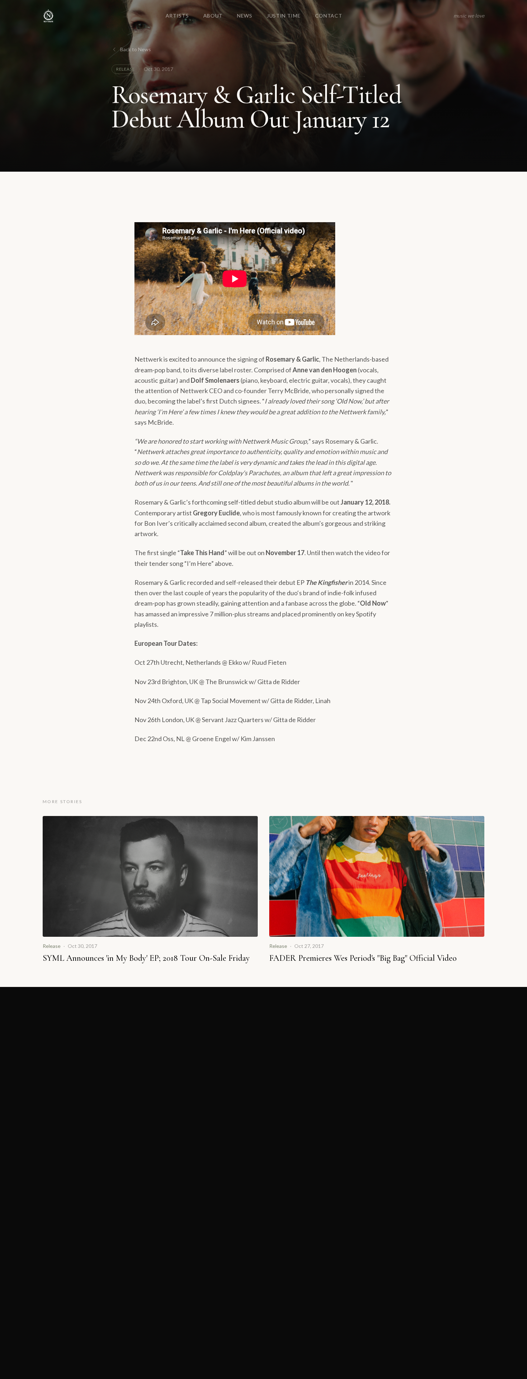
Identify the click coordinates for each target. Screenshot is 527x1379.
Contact (328, 16)
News (244, 16)
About (213, 16)
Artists (177, 16)
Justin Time (284, 16)
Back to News (135, 49)
